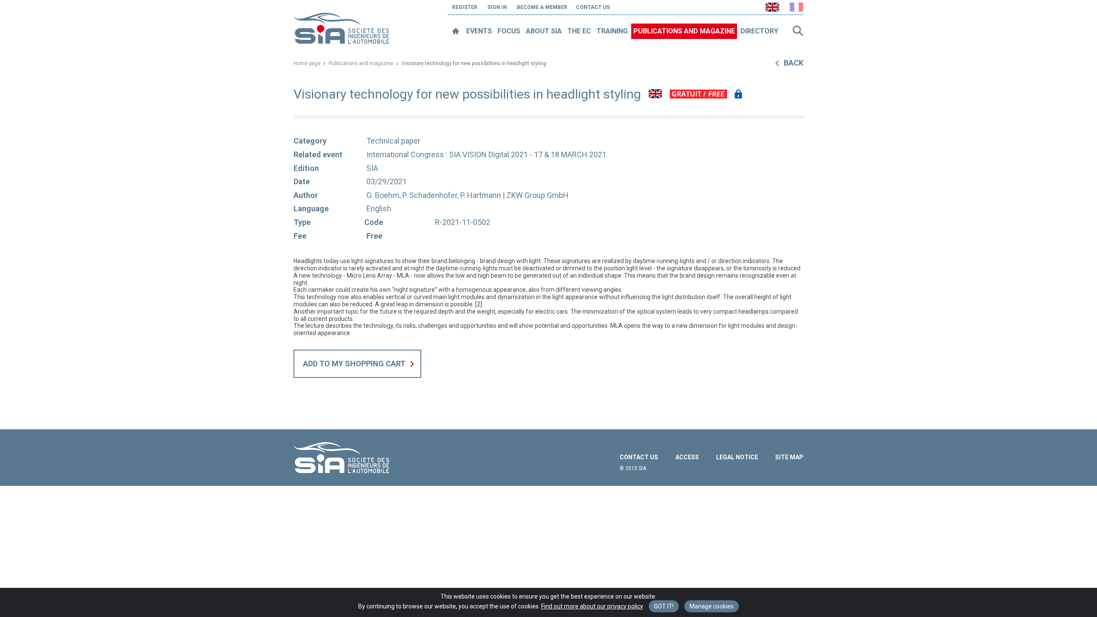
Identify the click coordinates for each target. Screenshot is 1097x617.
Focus (509, 31)
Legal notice (737, 457)
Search (797, 30)
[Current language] (772, 7)
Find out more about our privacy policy (592, 606)
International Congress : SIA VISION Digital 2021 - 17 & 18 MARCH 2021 (486, 154)
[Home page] (455, 31)
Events (479, 31)
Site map (789, 457)
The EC (579, 31)
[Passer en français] (796, 7)
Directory (759, 31)
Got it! (664, 606)
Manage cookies (711, 606)
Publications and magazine (684, 31)
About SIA (544, 31)
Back (793, 62)
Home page (307, 63)
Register (464, 7)
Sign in (497, 7)
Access (687, 457)
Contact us (593, 7)
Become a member (542, 7)
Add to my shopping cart (354, 363)
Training (612, 31)
